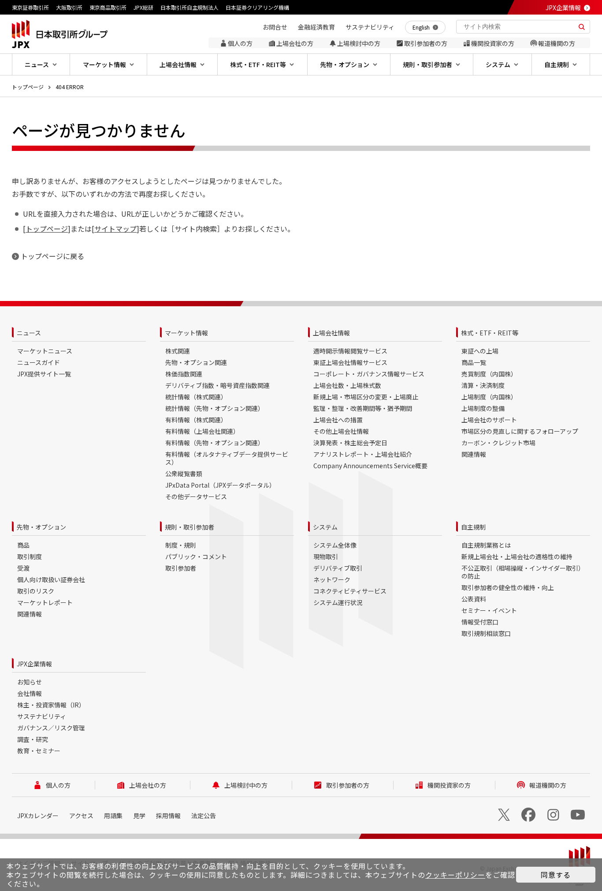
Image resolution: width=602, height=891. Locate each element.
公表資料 (473, 598)
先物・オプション (41, 527)
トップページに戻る (52, 256)
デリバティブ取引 (337, 568)
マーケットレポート (45, 602)
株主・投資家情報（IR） (51, 704)
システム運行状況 (338, 602)
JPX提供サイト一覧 (44, 373)
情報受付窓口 (479, 621)
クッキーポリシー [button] (455, 874)
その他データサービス (196, 496)
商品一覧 (473, 362)
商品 (23, 545)
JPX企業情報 (563, 7)
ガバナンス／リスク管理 (51, 727)
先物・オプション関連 (196, 362)
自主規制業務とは (486, 545)
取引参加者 (180, 568)
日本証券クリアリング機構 (257, 7)
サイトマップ (115, 228)
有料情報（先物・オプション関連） (214, 442)
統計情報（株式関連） (196, 396)
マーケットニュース (44, 350)
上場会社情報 (331, 332)
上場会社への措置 (338, 419)
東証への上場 (479, 350)
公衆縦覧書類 (183, 473)
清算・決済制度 (483, 385)
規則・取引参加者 (189, 527)
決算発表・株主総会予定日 (350, 442)
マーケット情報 (186, 332)
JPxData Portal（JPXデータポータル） (220, 485)
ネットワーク (331, 579)
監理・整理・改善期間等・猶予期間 (362, 408)
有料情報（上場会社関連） (202, 431)
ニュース (29, 332)
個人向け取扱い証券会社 (51, 579)
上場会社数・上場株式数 (347, 385)
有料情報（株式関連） (196, 419)
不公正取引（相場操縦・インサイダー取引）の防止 (522, 572)
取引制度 (29, 556)
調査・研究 (32, 739)
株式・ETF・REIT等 (489, 332)
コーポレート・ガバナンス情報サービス (368, 373)
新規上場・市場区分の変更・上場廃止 (365, 396)
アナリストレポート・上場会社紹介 (362, 454)
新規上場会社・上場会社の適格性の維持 (516, 556)
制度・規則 (180, 545)
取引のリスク (35, 590)
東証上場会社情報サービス (350, 362)
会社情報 (29, 693)
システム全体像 (335, 545)
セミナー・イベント (489, 610)
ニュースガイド (38, 362)
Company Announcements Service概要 (370, 465)
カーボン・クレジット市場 (498, 442)
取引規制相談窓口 (486, 633)
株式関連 (177, 350)
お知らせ (29, 681)
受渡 (23, 568)
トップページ (28, 86)
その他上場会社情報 (341, 431)
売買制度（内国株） (489, 373)
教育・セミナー (38, 750)
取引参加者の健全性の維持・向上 (507, 587)
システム (325, 527)
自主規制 (473, 527)
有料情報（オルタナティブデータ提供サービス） (226, 458)
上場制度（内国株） (489, 396)
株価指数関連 (183, 373)
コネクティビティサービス (349, 590)
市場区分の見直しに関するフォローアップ (519, 431)
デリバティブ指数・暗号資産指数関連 (217, 385)
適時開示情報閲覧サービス (350, 350)
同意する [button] (556, 874)
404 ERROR (70, 86)
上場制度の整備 (483, 408)
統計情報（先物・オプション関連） (214, 408)
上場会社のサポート (489, 419)
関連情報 (473, 454)
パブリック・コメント (196, 556)
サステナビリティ (41, 716)
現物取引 (325, 556)
